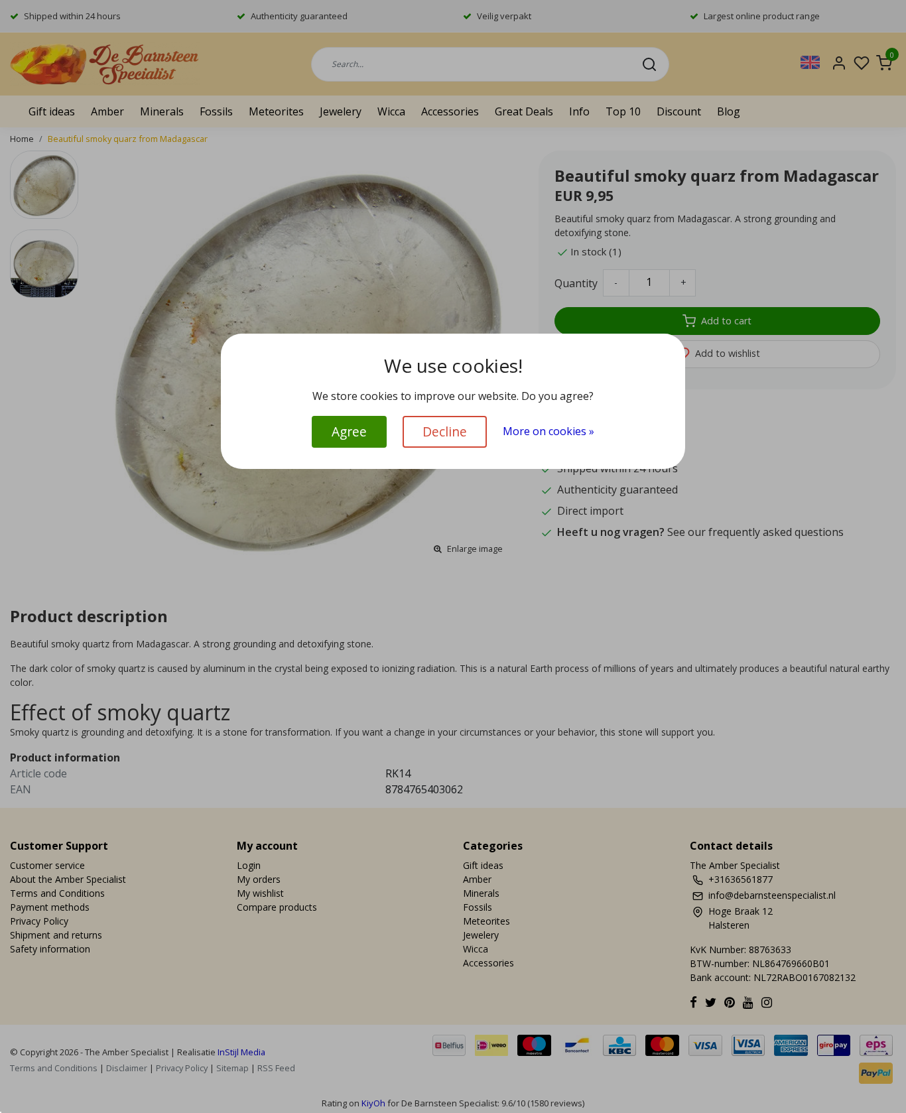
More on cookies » (548, 431)
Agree (349, 431)
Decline (444, 431)
